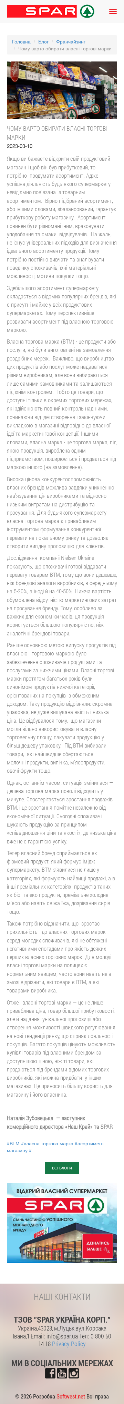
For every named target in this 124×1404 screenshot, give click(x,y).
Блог (43, 41)
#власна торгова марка (47, 1143)
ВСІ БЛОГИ (62, 1168)
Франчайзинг (70, 41)
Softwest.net (70, 1396)
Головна (21, 41)
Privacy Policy (69, 1343)
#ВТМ (13, 1143)
